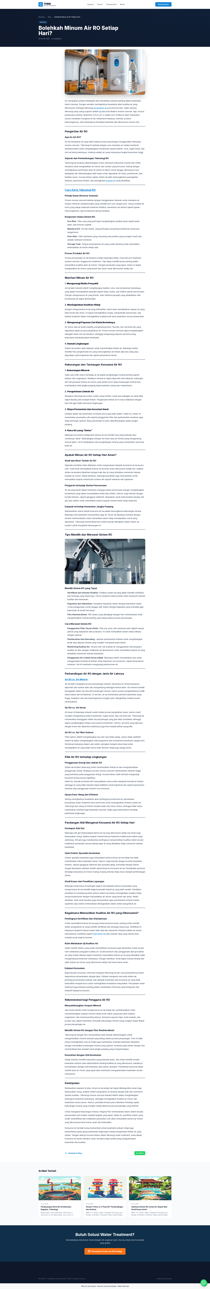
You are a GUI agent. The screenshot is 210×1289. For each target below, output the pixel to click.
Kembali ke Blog (73, 1153)
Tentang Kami (111, 4)
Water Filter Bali (123, 1286)
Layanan (90, 4)
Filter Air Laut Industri (88, 1286)
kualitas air (111, 180)
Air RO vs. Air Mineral (76, 679)
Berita (122, 4)
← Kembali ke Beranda (163, 1279)
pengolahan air (100, 108)
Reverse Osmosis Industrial (106, 1286)
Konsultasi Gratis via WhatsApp (105, 1251)
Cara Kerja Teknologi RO (80, 190)
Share (141, 1153)
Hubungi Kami (163, 4)
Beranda (41, 17)
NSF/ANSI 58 (99, 934)
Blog (49, 17)
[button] (203, 1282)
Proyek (99, 4)
